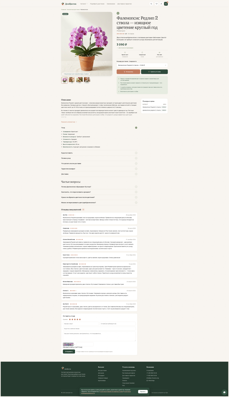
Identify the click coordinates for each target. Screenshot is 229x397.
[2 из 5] (72, 319)
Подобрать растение (97, 4)
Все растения (102, 370)
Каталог (83, 4)
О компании (150, 370)
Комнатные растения (73, 9)
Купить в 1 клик (156, 72)
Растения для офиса (128, 373)
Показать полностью (68, 122)
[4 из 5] (77, 319)
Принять (143, 391)
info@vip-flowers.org (153, 378)
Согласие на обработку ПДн (160, 392)
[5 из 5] (80, 319)
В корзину (129, 72)
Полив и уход (66, 158)
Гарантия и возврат (68, 169)
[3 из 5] (75, 319)
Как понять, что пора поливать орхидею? (76, 192)
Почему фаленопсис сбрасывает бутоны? (76, 187)
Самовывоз (125, 378)
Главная (63, 9)
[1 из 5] (70, 319)
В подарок (101, 375)
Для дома (101, 373)
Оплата (124, 380)
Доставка (64, 174)
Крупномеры (102, 380)
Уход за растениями (128, 383)
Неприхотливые (103, 378)
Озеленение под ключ (129, 370)
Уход (63, 128)
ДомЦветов (70, 3)
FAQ (123, 385)
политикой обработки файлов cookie (111, 391)
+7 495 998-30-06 (152, 373)
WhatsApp (151, 380)
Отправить (69, 351)
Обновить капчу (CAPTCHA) (72, 347)
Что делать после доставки (71, 163)
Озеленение (111, 4)
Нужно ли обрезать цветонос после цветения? (78, 197)
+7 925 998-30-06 (152, 375)
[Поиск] (151, 4)
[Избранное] (157, 4)
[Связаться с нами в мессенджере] (224, 392)
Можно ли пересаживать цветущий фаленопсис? (78, 203)
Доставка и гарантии (124, 4)
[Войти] (161, 4)
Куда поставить (67, 153)
